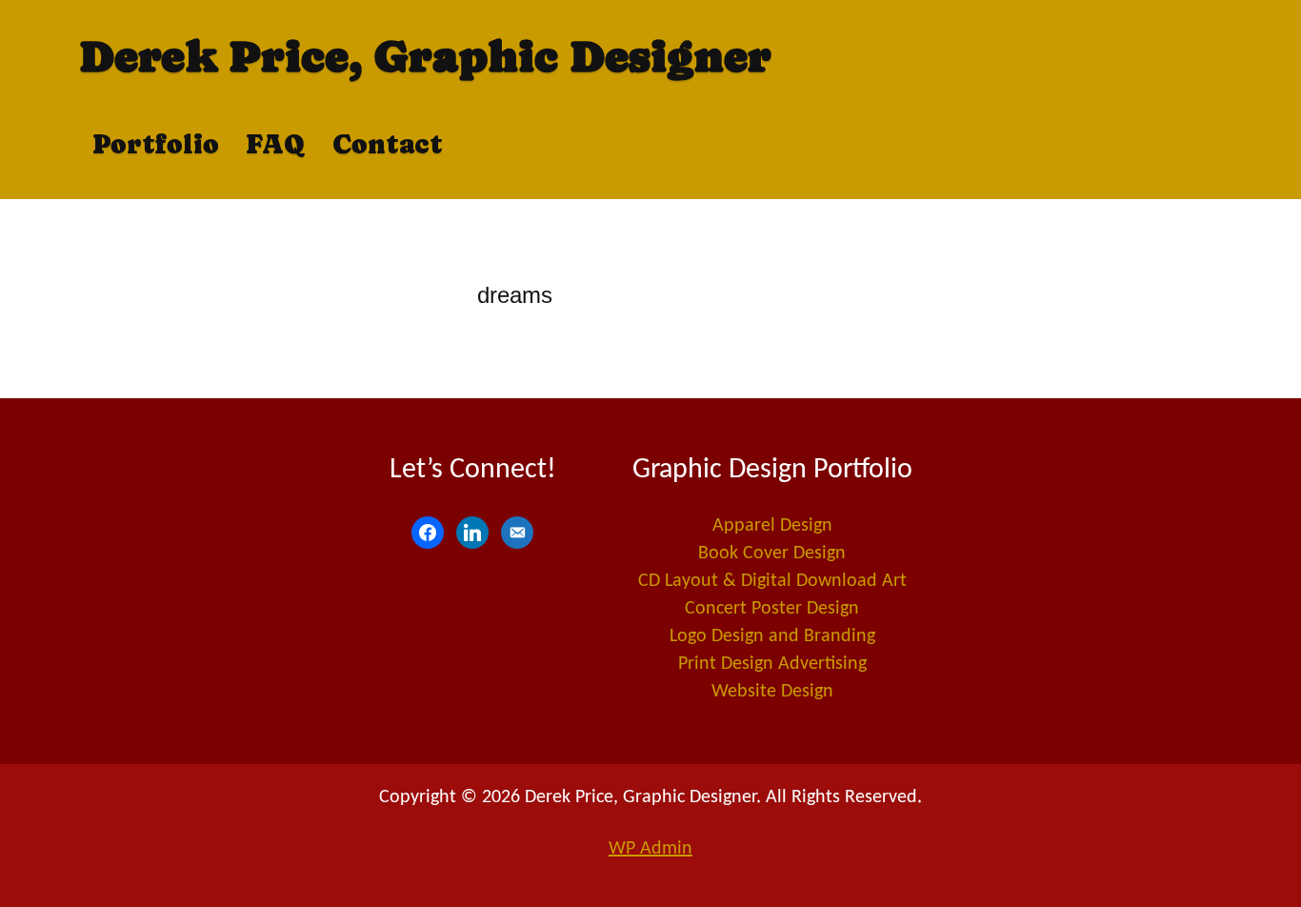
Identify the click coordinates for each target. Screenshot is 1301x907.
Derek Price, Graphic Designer (425, 56)
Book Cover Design (772, 553)
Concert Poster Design (772, 608)
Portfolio (155, 144)
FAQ (276, 144)
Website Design (772, 691)
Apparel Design (772, 525)
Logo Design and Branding (772, 636)
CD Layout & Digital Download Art (772, 581)
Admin (650, 848)
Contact (387, 144)
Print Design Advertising (772, 664)
